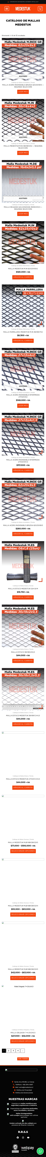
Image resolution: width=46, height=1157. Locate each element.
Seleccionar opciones (23, 851)
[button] (7, 8)
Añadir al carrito (23, 277)
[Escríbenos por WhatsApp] (40, 1151)
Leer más (23, 92)
